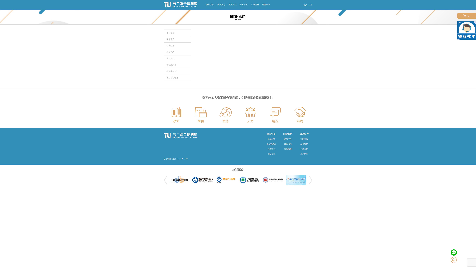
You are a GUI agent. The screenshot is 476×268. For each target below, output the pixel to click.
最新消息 (221, 4)
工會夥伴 (304, 144)
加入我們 (304, 154)
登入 (305, 5)
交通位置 (170, 46)
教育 (176, 121)
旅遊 (226, 121)
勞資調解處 (171, 71)
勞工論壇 (244, 4)
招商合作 (170, 33)
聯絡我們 (288, 149)
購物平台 (266, 4)
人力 (250, 121)
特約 (300, 121)
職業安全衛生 (172, 78)
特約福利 (255, 4)
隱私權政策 (271, 144)
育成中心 (170, 58)
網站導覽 (271, 154)
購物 (201, 121)
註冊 (310, 5)
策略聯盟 (304, 139)
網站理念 (288, 139)
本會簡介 (170, 39)
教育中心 (170, 52)
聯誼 (275, 121)
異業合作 (304, 149)
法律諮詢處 (171, 65)
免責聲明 (271, 149)
